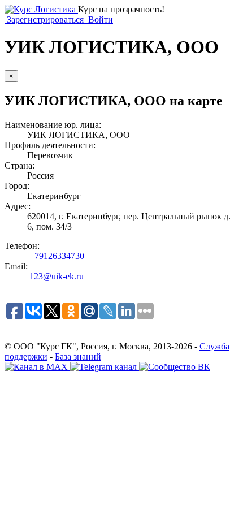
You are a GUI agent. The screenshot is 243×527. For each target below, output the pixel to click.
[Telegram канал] (104, 367)
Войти (99, 19)
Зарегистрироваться (45, 19)
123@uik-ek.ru (55, 276)
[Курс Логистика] (41, 9)
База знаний (78, 356)
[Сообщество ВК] (174, 367)
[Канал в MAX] (37, 367)
